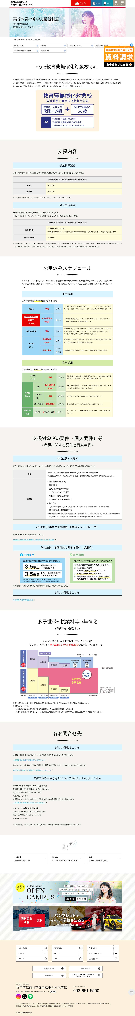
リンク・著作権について (23, 1003)
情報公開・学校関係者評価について (26, 1006)
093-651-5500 (86, 990)
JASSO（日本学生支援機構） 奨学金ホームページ (32, 770)
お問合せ (109, 3)
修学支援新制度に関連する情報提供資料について (52, 1006)
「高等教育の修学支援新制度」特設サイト (29, 760)
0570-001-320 (23, 815)
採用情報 (70, 1006)
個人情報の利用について (53, 1003)
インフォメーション (95, 953)
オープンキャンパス (83, 3)
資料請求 (98, 3)
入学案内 (21, 953)
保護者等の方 (86, 968)
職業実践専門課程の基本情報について (98, 1003)
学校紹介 (56, 953)
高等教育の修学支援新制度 (23, 600)
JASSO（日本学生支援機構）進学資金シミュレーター (33, 540)
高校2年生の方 (49, 968)
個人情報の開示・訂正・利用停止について (74, 1003)
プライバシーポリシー (38, 1003)
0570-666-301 (23, 792)
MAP (54, 991)
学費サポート (20, 39)
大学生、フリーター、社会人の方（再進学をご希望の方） (83, 975)
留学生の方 (49, 975)
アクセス (116, 4)
